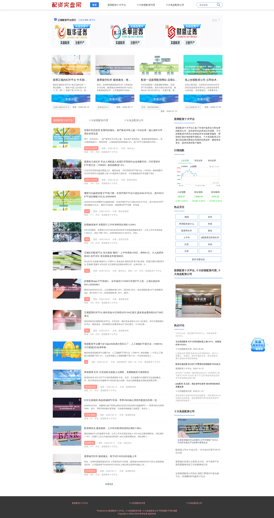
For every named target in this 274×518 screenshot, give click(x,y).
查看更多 (109, 484)
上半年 (186, 237)
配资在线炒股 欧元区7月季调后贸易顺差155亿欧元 (198, 358)
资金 (87, 330)
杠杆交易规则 (90, 414)
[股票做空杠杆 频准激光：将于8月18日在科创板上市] (114, 67)
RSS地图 (163, 510)
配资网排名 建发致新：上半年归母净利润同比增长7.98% (112, 428)
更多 (215, 20)
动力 (210, 250)
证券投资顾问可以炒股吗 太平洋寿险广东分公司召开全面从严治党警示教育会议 (198, 441)
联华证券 (144, 513)
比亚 (187, 244)
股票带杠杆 (186, 230)
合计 (87, 211)
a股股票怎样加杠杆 (210, 237)
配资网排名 (89, 443)
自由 (210, 244)
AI (86, 362)
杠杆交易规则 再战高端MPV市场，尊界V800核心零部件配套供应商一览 (120, 400)
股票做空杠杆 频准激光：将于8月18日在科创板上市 (126, 79)
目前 (187, 250)
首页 (94, 4)
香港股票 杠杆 (90, 386)
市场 (87, 299)
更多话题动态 (198, 259)
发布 (210, 216)
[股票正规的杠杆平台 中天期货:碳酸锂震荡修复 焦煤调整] (71, 67)
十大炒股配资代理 (146, 4)
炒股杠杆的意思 (91, 148)
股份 (210, 230)
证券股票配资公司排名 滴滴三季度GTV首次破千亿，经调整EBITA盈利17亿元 (197, 475)
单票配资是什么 (186, 223)
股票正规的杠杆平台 (61, 107)
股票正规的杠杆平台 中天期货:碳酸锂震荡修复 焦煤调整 (85, 79)
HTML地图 (172, 510)
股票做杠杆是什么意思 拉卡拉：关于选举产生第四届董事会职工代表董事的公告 (197, 463)
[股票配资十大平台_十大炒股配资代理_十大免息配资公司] (66, 4)
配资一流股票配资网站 (150, 107)
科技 (210, 223)
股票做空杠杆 (103, 107)
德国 (187, 216)
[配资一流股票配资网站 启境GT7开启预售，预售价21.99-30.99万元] (159, 67)
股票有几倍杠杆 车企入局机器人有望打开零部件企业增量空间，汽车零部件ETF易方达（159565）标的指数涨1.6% (122, 163)
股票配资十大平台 (117, 4)
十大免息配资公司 (175, 4)
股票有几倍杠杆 (91, 179)
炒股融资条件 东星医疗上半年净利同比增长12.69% (110, 224)
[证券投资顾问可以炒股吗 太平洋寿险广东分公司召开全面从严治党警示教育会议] (198, 427)
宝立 (87, 270)
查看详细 (71, 99)
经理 (87, 239)
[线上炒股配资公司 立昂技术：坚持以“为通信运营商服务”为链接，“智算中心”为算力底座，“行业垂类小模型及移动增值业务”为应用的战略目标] (203, 67)
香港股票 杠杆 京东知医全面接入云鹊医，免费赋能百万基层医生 (116, 372)
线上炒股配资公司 (193, 107)
